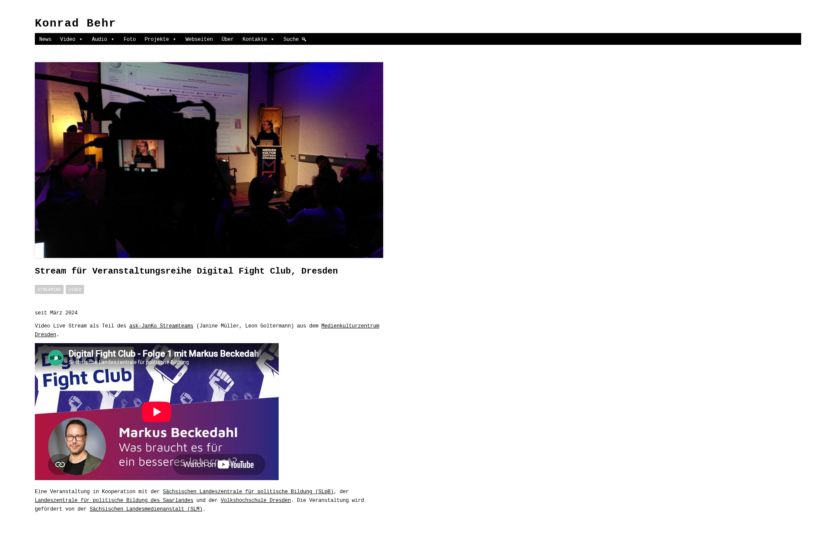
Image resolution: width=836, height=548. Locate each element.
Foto (130, 39)
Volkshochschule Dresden (256, 500)
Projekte (157, 39)
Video (67, 39)
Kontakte (255, 39)
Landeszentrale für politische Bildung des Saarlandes (114, 500)
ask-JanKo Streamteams (161, 325)
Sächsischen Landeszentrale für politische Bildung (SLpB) (248, 491)
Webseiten (199, 39)
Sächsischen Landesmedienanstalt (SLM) (146, 508)
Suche (291, 39)
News (45, 39)
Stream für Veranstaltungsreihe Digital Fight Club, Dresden (186, 271)
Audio (99, 39)
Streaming (49, 289)
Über (228, 39)
